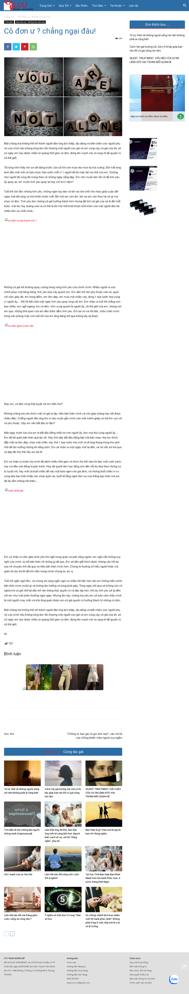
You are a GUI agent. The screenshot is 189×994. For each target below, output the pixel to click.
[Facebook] (7, 46)
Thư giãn (97, 5)
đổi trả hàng (146, 970)
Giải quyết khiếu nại (139, 974)
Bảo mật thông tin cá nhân (142, 978)
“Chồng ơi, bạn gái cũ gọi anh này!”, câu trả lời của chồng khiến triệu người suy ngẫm (94, 735)
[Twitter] (16, 46)
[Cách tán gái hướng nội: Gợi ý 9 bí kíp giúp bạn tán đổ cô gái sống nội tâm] (63, 773)
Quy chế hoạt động (139, 962)
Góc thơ (9, 734)
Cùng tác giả (73, 751)
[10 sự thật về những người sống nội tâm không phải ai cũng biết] (22, 773)
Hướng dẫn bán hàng (77, 974)
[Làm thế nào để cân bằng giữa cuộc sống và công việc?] (22, 899)
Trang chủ (45, 5)
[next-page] (12, 933)
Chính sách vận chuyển (141, 982)
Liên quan (51, 751)
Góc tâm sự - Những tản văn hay (30, 22)
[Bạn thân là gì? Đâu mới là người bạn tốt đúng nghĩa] (103, 814)
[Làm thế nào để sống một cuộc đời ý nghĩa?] (63, 858)
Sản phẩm (81, 5)
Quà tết (63, 5)
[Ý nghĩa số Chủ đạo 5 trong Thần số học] (63, 899)
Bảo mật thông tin (138, 966)
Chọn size (71, 962)
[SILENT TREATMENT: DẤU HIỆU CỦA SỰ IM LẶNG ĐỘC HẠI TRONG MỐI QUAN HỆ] (103, 773)
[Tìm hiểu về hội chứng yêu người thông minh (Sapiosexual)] (22, 814)
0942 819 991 (73, 978)
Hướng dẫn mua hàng (77, 970)
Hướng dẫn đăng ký (76, 966)
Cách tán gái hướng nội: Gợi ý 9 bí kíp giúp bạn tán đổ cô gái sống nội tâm (63, 793)
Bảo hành (134, 970)
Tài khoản (116, 5)
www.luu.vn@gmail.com (78, 982)
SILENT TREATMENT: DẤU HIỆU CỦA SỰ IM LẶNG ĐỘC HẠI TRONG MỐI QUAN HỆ (103, 793)
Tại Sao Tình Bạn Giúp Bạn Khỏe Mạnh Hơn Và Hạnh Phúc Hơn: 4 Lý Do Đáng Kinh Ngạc (102, 878)
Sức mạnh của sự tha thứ (18, 874)
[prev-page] (6, 933)
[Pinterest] (24, 46)
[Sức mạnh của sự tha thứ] (22, 858)
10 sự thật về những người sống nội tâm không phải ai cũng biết (157, 37)
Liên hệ (133, 5)
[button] (184, 6)
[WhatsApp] (33, 46)
